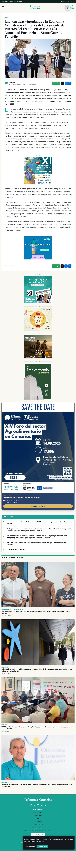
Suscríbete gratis (38, 835)
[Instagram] (71, 1)
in (69, 83)
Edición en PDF (38, 813)
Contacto (19, 1)
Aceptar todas (43, 846)
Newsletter (13, 1)
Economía (4, 667)
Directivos (5, 782)
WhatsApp (56, 83)
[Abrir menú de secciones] (2, 7)
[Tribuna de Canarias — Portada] (34, 7)
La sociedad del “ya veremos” (16, 549)
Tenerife (7, 17)
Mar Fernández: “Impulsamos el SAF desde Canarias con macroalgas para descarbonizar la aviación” (37, 543)
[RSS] (45, 805)
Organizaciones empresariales (12, 609)
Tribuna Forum (38, 824)
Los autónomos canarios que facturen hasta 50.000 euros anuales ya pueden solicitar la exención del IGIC (39, 523)
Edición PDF (4, 1)
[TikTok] (74, 1)
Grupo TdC (38, 821)
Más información (38, 841)
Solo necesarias (30, 846)
